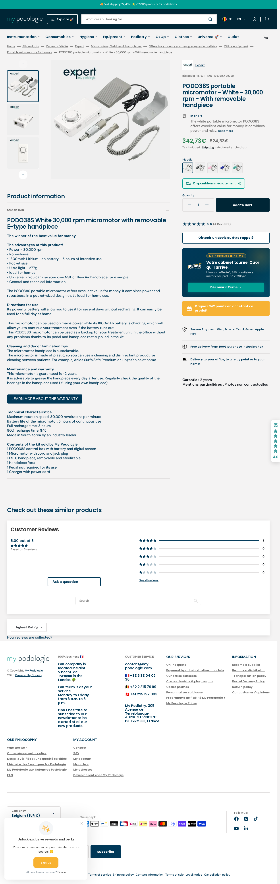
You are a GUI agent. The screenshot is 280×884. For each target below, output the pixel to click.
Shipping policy (123, 874)
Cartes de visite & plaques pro (189, 681)
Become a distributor (248, 670)
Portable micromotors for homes (29, 52)
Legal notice (193, 874)
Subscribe (105, 852)
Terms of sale (174, 874)
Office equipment (236, 46)
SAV (76, 753)
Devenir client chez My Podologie (98, 775)
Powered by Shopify (28, 675)
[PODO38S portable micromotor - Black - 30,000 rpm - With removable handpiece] (200, 168)
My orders (81, 764)
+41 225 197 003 (143, 694)
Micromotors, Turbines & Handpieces (116, 46)
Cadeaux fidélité (57, 46)
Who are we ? (17, 748)
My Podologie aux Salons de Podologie (37, 769)
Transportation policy (249, 676)
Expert (79, 46)
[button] (266, 19)
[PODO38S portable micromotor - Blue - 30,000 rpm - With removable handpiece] (225, 168)
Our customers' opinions (251, 692)
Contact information (150, 874)
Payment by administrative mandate (195, 670)
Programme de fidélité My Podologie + (196, 698)
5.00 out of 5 (22, 540)
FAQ (10, 775)
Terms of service (99, 874)
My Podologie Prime (181, 703)
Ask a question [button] (65, 581)
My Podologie (34, 670)
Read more (225, 131)
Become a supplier (246, 665)
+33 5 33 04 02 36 (140, 677)
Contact (79, 748)
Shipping (208, 147)
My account (82, 759)
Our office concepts (181, 676)
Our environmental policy (26, 753)
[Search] (211, 19)
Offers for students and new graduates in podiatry (183, 46)
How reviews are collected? (29, 637)
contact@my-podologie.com (138, 666)
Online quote (176, 665)
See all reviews (148, 580)
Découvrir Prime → (225, 287)
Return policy (242, 687)
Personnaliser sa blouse (184, 692)
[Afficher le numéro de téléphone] (266, 37)
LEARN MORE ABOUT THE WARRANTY (45, 399)
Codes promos (177, 687)
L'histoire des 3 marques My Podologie (36, 764)
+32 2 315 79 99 (143, 686)
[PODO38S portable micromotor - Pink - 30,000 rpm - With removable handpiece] (212, 168)
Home (11, 46)
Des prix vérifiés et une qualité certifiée (37, 759)
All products (30, 46)
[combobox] (149, 19)
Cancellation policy (217, 874)
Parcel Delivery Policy (248, 681)
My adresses (82, 769)
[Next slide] (23, 174)
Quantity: (188, 195)
